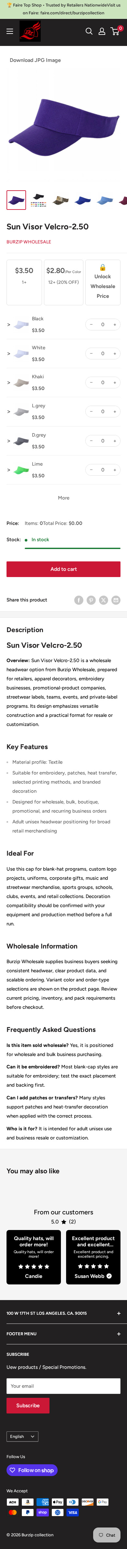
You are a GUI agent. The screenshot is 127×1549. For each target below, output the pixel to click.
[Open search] (89, 31)
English (17, 1436)
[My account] (102, 31)
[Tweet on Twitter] (103, 600)
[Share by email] (115, 600)
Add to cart (63, 569)
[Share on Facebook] (78, 600)
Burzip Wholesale (29, 242)
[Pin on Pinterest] (91, 600)
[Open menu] (10, 31)
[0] (115, 31)
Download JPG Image (35, 60)
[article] (34, 1257)
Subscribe (28, 1405)
